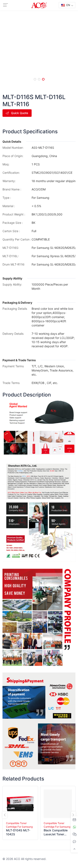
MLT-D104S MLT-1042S (18, 832)
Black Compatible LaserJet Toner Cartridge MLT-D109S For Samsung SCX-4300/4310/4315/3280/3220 (58, 832)
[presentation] (4, 815)
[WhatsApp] (74, 827)
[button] (35, 79)
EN (68, 5)
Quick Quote (19, 113)
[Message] (74, 820)
